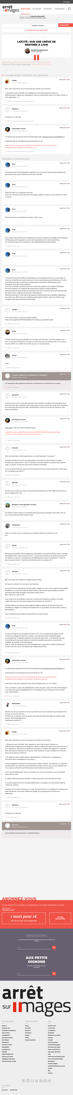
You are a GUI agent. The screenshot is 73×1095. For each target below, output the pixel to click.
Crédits (50, 1068)
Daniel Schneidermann (39, 50)
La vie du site (51, 1028)
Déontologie (5, 1040)
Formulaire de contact (54, 1047)
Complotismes (6, 1049)
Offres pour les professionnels (56, 1056)
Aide (49, 1054)
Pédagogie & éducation (8, 1059)
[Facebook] (23, 1082)
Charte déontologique (54, 1044)
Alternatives (5, 1042)
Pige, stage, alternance (54, 1051)
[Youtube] (32, 1082)
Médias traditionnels (7, 1054)
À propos (50, 1037)
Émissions (48, 9)
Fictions (4, 1025)
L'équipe (50, 1040)
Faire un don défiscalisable (55, 1059)
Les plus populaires (30, 1040)
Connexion (66, 1)
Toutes (27, 1025)
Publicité (4, 1051)
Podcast (50, 1073)
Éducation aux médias (54, 1035)
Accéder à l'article (38, 25)
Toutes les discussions (54, 1049)
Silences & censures (7, 1056)
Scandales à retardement (9, 1030)
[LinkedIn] (49, 1082)
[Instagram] (36, 1082)
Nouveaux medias (7, 1044)
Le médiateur (51, 1030)
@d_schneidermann (36, 51)
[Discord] (45, 1082)
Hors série (5, 1090)
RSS (49, 1070)
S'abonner (64, 25)
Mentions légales (53, 1063)
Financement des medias (9, 1061)
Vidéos (27, 1037)
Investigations (6, 1035)
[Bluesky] (28, 1082)
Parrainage (51, 1032)
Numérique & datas (7, 1037)
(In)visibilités (5, 1047)
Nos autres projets (53, 1042)
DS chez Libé (13, 1090)
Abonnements (52, 1025)
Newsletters (51, 1061)
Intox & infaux (6, 1032)
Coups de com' (6, 1028)
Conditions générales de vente (56, 1066)
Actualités (36, 9)
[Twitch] (41, 1082)
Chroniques (59, 9)
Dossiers (27, 1035)
